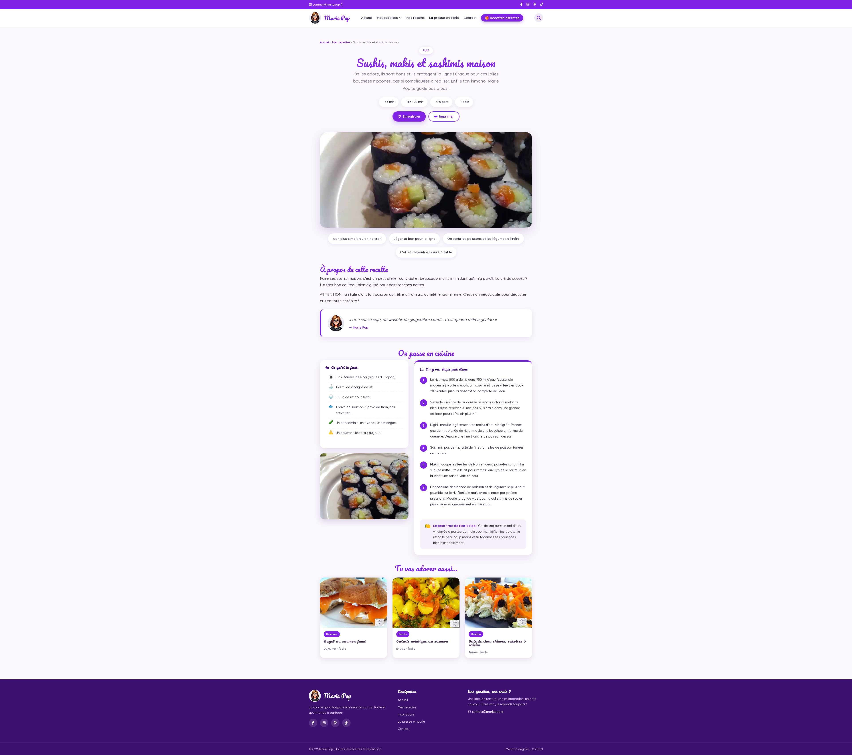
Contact (470, 18)
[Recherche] (538, 17)
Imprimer (446, 116)
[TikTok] (541, 4)
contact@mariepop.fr (327, 4)
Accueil (367, 18)
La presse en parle (444, 18)
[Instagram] (528, 4)
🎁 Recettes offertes (502, 18)
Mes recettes (387, 18)
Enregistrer (411, 116)
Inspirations (415, 18)
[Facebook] (521, 4)
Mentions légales (517, 749)
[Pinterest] (535, 4)
